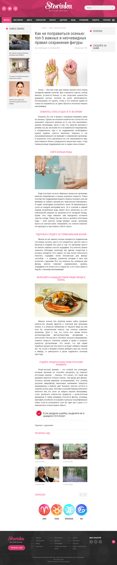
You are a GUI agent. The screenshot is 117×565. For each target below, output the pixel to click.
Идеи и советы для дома (79, 547)
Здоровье (63, 20)
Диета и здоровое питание (57, 28)
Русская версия (65, 561)
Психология (41, 20)
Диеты (29, 20)
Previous (81, 495)
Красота (52, 20)
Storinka (58, 8)
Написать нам (16, 547)
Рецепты (95, 20)
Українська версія (53, 561)
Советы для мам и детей (61, 547)
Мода (73, 20)
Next (85, 495)
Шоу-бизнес (18, 20)
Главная (44, 28)
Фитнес (7, 20)
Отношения (83, 20)
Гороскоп (107, 20)
